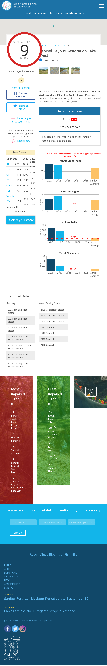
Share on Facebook (22, 95)
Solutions (10, 572)
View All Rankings (21, 87)
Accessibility (12, 584)
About (8, 569)
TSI (8, 190)
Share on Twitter (23, 107)
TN (8, 169)
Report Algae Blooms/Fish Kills (21, 120)
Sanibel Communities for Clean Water (52, 46)
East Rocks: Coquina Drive (53, 432)
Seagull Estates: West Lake (15, 467)
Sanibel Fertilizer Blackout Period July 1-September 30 (46, 599)
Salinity (10, 196)
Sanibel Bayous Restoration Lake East (17, 486)
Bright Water (51, 449)
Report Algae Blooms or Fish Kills (53, 554)
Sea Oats (56, 457)
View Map (91, 391)
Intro (7, 565)
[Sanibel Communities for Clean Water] (19, 10)
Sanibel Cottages (16, 452)
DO (8, 201)
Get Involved (12, 576)
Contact (9, 587)
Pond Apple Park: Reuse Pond (14, 422)
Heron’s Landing (15, 439)
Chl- (9, 185)
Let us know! (23, 140)
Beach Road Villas (51, 419)
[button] (53, 26)
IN (7, 164)
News (7, 580)
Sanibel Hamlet (52, 470)
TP (7, 180)
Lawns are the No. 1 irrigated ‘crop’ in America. (40, 611)
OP (7, 174)
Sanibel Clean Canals (74, 13)
